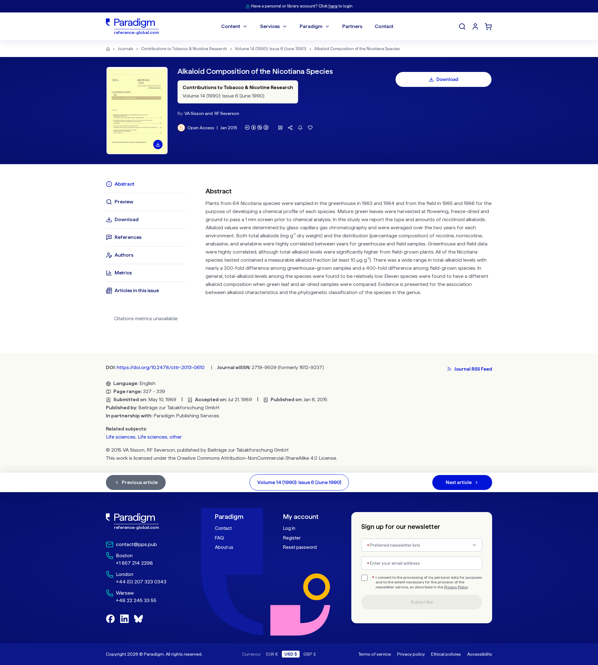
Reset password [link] (300, 547)
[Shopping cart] (488, 26)
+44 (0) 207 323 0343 (141, 582)
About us (224, 547)
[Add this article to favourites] (310, 127)
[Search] (462, 26)
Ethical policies (446, 654)
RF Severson (227, 113)
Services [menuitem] (270, 26)
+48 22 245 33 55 (136, 600)
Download (447, 79)
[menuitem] (475, 26)
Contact (223, 528)
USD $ (290, 654)
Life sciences (120, 437)
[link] (146, 521)
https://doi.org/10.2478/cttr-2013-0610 (161, 367)
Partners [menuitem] (352, 26)
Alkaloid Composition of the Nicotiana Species (357, 48)
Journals (125, 48)
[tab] (146, 184)
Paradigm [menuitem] (311, 26)
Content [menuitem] (230, 26)
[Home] (108, 49)
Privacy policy (411, 654)
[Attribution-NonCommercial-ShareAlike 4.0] (257, 127)
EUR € (272, 654)
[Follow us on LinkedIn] (124, 618)
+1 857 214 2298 (134, 563)
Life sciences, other (160, 437)
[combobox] (421, 545)
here (333, 6)
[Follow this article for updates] (300, 127)
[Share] (290, 127)
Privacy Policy (456, 587)
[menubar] (307, 26)
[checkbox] (364, 578)
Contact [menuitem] (384, 26)
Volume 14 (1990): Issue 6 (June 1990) (270, 48)
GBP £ (309, 654)
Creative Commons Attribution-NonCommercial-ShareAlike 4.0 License (256, 458)
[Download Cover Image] (158, 144)
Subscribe (422, 602)
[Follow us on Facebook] (110, 618)
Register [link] (292, 538)
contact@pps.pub (136, 544)
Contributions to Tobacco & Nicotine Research (184, 48)
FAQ (219, 538)
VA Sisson (194, 113)
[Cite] (280, 127)
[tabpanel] (349, 253)
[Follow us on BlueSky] (138, 618)
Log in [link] (289, 528)
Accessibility (479, 654)
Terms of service (374, 654)
